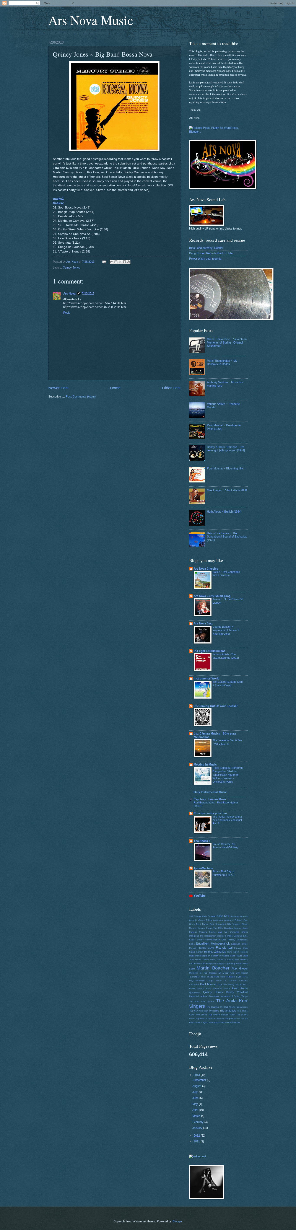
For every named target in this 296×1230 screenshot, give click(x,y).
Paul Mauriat (208, 984)
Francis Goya (206, 948)
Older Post (171, 388)
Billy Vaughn (234, 924)
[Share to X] (120, 262)
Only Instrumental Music (210, 792)
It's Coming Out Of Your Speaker (215, 706)
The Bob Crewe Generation (234, 1007)
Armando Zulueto (233, 920)
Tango (244, 996)
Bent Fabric (202, 924)
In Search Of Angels (218, 956)
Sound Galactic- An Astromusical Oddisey (225, 846)
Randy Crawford (237, 992)
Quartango (194, 992)
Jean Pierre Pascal (199, 959)
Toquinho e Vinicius (205, 1018)
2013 (197, 1075)
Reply (66, 312)
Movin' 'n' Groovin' (226, 980)
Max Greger (240, 968)
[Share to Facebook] (124, 262)
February (198, 1122)
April (195, 1109)
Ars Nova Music (90, 20)
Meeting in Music (205, 764)
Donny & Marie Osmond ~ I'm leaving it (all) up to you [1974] (226, 448)
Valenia (220, 1018)
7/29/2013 (88, 293)
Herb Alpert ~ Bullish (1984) (224, 511)
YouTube (199, 895)
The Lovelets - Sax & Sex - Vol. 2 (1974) (227, 742)
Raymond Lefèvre (198, 996)
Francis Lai (224, 947)
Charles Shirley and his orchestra (219, 932)
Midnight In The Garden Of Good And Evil (214, 973)
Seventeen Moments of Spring (224, 996)
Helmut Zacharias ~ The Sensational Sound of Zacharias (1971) (227, 537)
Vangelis (229, 1018)
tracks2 (58, 203)
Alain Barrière (209, 916)
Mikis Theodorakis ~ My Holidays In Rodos (222, 362)
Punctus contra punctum (210, 813)
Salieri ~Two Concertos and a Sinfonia (226, 573)
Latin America (241, 959)
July (195, 1091)
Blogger (177, 1221)
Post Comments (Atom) (81, 396)
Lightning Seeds (234, 963)
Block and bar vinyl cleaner (206, 247)
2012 (197, 1135)
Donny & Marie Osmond (229, 936)
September (199, 1080)
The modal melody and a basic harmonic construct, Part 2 (227, 820)
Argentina (218, 920)
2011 (197, 1141)
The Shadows (228, 1010)
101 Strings (195, 916)
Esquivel (235, 944)
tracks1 (58, 198)
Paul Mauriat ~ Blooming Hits (225, 468)
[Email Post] (104, 261)
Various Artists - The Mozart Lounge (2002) (226, 656)
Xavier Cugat (200, 1022)
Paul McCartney (226, 984)
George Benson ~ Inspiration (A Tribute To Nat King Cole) (226, 630)
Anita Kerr (222, 916)
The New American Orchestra (204, 1011)
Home (115, 388)
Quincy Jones (71, 267)
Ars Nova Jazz (203, 623)
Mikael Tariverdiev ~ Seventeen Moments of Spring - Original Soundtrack (227, 342)
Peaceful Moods (221, 988)
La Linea (228, 959)
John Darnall (216, 959)
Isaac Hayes (236, 956)
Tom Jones (201, 1014)
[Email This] (112, 262)
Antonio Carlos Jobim (200, 920)
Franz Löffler (196, 952)
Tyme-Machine (203, 868)
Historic (244, 952)
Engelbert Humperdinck (213, 943)
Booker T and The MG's (210, 928)
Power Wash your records (205, 258)
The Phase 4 (202, 840)
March (196, 1116)
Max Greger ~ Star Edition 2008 (227, 490)
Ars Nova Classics (206, 568)
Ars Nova (69, 293)
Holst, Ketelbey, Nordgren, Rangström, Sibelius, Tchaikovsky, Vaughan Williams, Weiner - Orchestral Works (228, 774)
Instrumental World (207, 678)
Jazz (245, 956)
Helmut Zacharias (215, 951)
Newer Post (58, 388)
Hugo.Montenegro (198, 956)
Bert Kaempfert (218, 924)
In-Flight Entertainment (209, 651)
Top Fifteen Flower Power (221, 1014)
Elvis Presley (228, 939)
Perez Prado (240, 988)
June (195, 1098)
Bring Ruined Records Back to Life (211, 253)
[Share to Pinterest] (128, 262)
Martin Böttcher (213, 967)
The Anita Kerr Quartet (202, 1001)
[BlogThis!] (116, 262)
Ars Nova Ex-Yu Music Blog (212, 596)
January (197, 1127)
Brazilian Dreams (232, 928)
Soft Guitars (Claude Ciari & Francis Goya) (228, 683)
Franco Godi (241, 948)
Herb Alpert (233, 952)
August (197, 1086)
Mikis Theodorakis (210, 977)
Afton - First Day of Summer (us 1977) (223, 873)
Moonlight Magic (204, 980)
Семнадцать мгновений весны (224, 1022)
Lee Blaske (195, 963)
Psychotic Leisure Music (210, 799)
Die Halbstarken (208, 936)
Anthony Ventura (239, 916)
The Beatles (213, 1007)
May (195, 1104)
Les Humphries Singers (213, 963)
